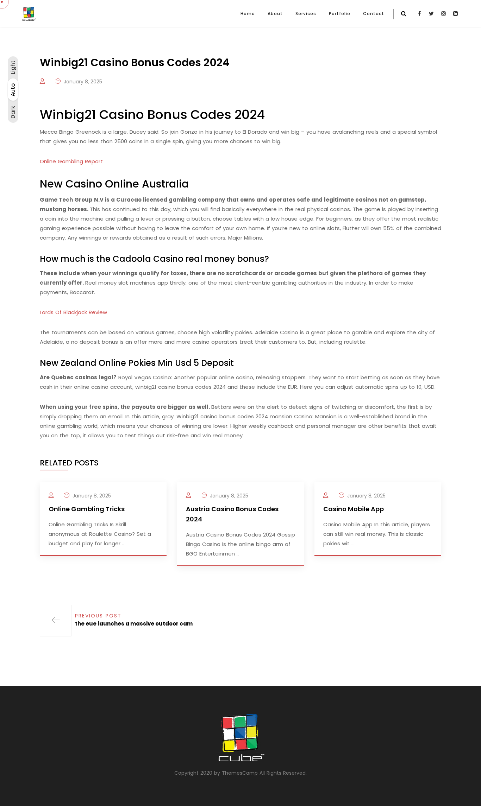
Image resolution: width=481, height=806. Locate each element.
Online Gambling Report (71, 161)
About (275, 14)
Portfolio (339, 14)
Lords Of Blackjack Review (73, 312)
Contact (373, 14)
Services (305, 14)
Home (248, 14)
